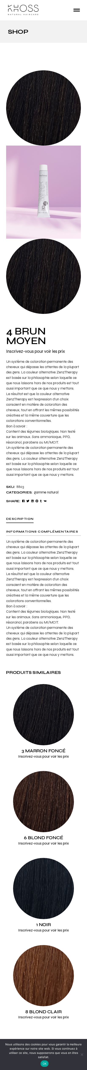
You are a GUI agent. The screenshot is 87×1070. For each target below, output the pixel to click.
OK (45, 1063)
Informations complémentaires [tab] (42, 531)
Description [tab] (20, 519)
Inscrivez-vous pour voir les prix (35, 351)
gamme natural (46, 492)
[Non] (82, 1054)
